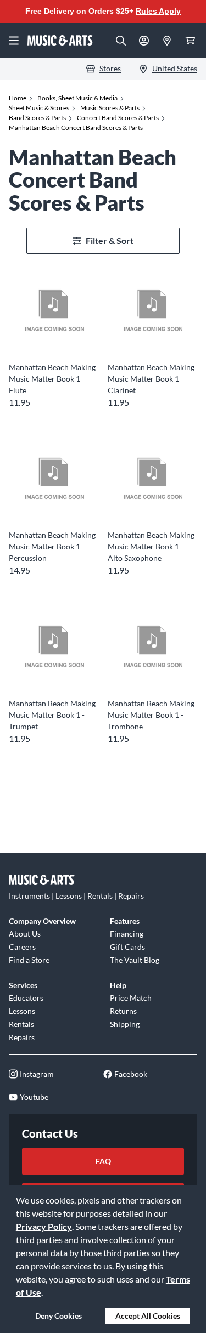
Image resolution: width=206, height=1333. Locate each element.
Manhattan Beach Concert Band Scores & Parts (76, 127)
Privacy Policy (44, 1226)
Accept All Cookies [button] (147, 1315)
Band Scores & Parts (37, 118)
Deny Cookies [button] (58, 1315)
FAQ (103, 1161)
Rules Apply (158, 11)
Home (17, 98)
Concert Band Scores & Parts (118, 118)
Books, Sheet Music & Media (77, 98)
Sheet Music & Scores (39, 108)
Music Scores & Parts (110, 108)
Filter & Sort (109, 240)
